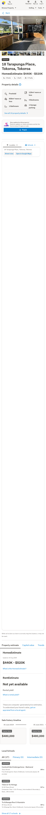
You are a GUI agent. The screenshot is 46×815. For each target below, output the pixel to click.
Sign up (35, 4)
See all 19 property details (15, 113)
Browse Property (8, 8)
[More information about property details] (20, 84)
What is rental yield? (11, 694)
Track (24, 130)
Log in (41, 4)
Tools (40, 8)
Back (7, 13)
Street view (9, 153)
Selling (31, 8)
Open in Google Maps (23, 153)
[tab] (12, 144)
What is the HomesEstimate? (14, 668)
